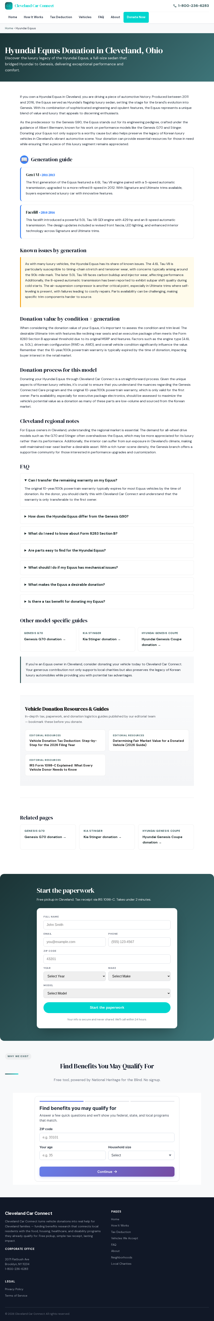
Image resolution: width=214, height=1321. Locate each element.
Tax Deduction (61, 17)
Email (47, 933)
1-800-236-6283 (193, 5)
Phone (113, 933)
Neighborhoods (121, 1257)
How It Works (33, 17)
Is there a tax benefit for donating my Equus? (66, 601)
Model (48, 985)
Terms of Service (16, 1295)
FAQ (101, 17)
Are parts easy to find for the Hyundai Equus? (67, 550)
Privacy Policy (14, 1289)
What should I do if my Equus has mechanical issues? (73, 567)
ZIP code (49, 951)
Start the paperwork (107, 1008)
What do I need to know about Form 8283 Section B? (72, 533)
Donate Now (136, 17)
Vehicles (85, 17)
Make (112, 968)
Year (47, 968)
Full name (51, 916)
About (115, 17)
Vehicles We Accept (124, 1238)
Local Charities (121, 1264)
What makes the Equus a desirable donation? (66, 584)
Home (12, 17)
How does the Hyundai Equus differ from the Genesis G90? (78, 516)
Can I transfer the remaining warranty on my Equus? (72, 480)
